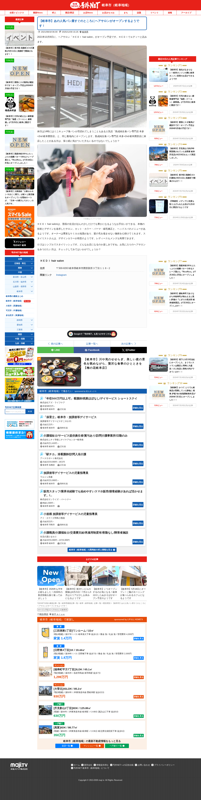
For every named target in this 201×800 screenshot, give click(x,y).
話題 (139, 12)
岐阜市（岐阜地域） (116, 5)
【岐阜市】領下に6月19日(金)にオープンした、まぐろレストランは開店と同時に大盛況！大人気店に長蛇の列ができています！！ (182, 365)
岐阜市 (64, 610)
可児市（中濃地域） (14, 310)
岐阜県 (85, 32)
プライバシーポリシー (164, 765)
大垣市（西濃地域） (14, 306)
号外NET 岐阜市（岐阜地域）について (91, 768)
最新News (38, 12)
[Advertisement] (172, 36)
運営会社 (88, 765)
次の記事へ (127, 343)
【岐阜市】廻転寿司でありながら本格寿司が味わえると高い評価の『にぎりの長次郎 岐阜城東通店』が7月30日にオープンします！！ (182, 299)
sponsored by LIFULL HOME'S (128, 619)
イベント (154, 12)
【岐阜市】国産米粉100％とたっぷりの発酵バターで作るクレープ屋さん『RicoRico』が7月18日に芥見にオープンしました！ (182, 271)
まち (126, 12)
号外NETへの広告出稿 (123, 765)
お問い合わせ (144, 765)
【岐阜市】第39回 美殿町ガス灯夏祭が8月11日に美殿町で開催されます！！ (182, 178)
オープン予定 (43, 610)
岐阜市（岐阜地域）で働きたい (56, 391)
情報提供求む (102, 765)
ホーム (77, 765)
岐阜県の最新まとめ (14, 296)
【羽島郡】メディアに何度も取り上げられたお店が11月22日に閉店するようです (182, 204)
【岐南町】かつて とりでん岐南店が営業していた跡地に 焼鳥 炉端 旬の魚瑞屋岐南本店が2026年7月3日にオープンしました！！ (182, 393)
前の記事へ (57, 343)
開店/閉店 (69, 12)
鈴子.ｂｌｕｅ (58, 614)
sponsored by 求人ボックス (86, 391)
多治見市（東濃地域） (15, 315)
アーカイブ (186, 12)
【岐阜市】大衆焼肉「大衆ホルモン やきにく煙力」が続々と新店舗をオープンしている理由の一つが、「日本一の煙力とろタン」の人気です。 (19, 197)
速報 (170, 12)
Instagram (61, 275)
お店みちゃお (108, 12)
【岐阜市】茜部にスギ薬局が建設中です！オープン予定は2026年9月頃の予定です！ (181, 125)
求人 (54, 12)
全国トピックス (17, 12)
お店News (88, 12)
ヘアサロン (55, 610)
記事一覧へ (92, 343)
